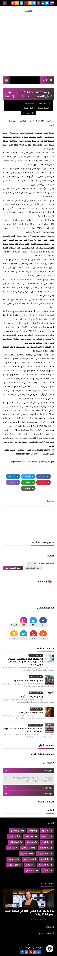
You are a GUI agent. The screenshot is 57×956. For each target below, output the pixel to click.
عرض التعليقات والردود (12, 568)
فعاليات (29, 864)
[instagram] (35, 952)
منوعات (32, 830)
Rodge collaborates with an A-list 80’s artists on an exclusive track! (23, 730)
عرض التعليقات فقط (32, 568)
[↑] (28, 945)
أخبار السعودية (44, 864)
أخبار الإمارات (14, 842)
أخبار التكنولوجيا (44, 853)
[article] (28, 515)
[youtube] (13, 3)
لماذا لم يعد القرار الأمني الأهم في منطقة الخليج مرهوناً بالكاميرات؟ (29, 913)
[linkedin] (43, 3)
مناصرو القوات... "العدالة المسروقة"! (27, 680)
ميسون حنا (12, 859)
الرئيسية (45, 80)
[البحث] (5, 3)
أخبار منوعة (13, 836)
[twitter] (34, 3)
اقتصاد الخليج (29, 859)
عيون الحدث (48, 919)
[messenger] (47, 3)
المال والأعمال (28, 107)
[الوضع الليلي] (49, 948)
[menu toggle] (52, 3)
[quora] (26, 3)
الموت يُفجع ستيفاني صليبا (31, 712)
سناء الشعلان (27, 847)
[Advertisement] (28, 44)
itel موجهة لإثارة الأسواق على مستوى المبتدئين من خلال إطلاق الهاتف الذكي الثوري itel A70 (25, 661)
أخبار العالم (46, 842)
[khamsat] (17, 3)
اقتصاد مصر (31, 870)
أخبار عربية (46, 830)
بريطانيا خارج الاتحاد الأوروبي (31, 696)
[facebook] (22, 952)
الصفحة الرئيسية (43, 107)
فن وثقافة (31, 842)
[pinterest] (38, 3)
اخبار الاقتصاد (45, 847)
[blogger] (30, 3)
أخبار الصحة (45, 859)
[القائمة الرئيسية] (6, 80)
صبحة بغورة (26, 853)
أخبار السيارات (13, 864)
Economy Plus (36, 454)
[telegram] (21, 3)
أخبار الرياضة (29, 836)
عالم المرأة (46, 836)
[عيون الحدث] (28, 11)
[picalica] (18, 952)
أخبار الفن (11, 847)
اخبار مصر (46, 870)
